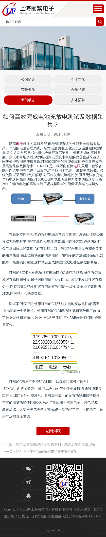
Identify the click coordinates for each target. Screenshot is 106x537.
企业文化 (78, 79)
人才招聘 (78, 100)
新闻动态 (28, 100)
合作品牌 (78, 90)
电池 (19, 144)
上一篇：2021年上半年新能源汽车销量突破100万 (39, 452)
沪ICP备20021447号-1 (85, 516)
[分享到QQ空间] (28, 496)
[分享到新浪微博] (28, 482)
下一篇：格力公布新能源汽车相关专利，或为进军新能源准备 (48, 444)
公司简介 (28, 79)
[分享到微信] (28, 469)
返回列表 (53, 431)
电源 (76, 166)
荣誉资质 (28, 90)
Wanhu (55, 530)
